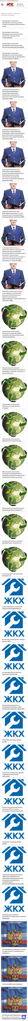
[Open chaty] (24, 1017)
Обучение (9, 13)
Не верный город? (20, 5)
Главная (3, 13)
